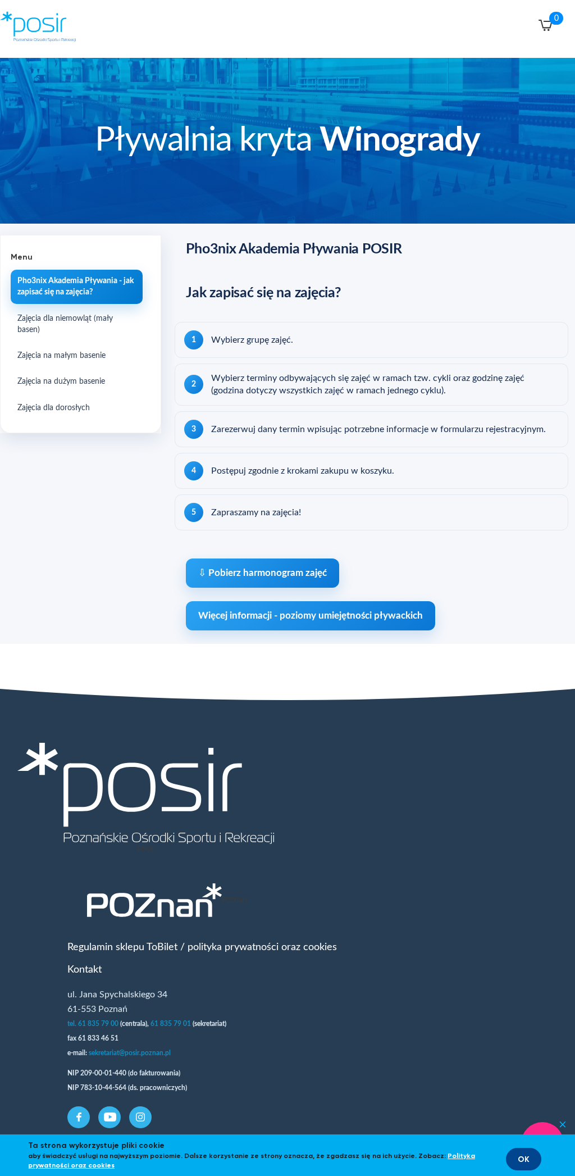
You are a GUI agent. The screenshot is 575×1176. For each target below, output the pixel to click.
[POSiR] (44, 28)
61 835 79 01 (170, 1023)
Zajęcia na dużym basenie (61, 381)
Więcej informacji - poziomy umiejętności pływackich (310, 615)
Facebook (78, 1117)
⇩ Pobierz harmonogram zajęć (262, 573)
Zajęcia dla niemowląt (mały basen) (65, 324)
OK (524, 1159)
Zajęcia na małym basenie (61, 356)
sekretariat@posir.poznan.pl (130, 1053)
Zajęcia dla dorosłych (53, 408)
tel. (72, 1023)
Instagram (140, 1117)
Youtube (110, 1117)
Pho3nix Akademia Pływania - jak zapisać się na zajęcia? (75, 286)
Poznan (234, 900)
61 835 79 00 (98, 1023)
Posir (146, 849)
